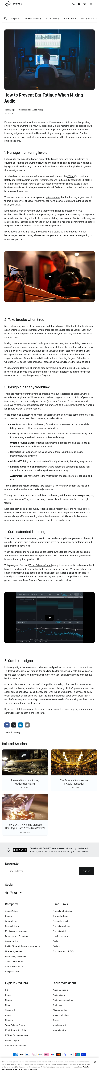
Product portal (59, 931)
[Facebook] (6, 892)
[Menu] (91, 4)
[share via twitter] (13, 725)
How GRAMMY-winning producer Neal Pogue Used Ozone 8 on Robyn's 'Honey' (25, 828)
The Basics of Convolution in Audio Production (74, 782)
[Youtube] (15, 892)
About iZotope (11, 911)
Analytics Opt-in (12, 971)
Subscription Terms (14, 961)
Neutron (8, 1000)
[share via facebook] (7, 725)
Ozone (8, 995)
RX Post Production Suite (16, 1035)
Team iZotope (10, 110)
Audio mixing (52, 18)
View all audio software (15, 1045)
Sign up (86, 871)
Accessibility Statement (15, 956)
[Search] (73, 4)
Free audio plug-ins (61, 921)
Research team (12, 926)
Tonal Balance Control (15, 1025)
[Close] (95, 1062)
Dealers (56, 946)
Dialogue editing (60, 1010)
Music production (61, 1015)
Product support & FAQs (63, 951)
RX (6, 990)
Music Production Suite (15, 1030)
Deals (55, 941)
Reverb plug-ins (12, 1040)
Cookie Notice (11, 941)
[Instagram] (11, 892)
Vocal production (60, 1025)
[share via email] (27, 725)
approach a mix (47, 393)
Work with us (11, 921)
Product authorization (62, 911)
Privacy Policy (18, 1069)
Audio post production (63, 1000)
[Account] (79, 4)
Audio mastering (33, 18)
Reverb (56, 1020)
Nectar (8, 1005)
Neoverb (9, 1020)
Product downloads (61, 926)
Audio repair (70, 18)
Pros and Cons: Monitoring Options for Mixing (25, 782)
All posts (15, 18)
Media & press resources (16, 931)
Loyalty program (60, 936)
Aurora (8, 1015)
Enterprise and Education (16, 936)
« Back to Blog (13, 732)
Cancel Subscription (14, 966)
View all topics (59, 1030)
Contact (8, 916)
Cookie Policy (32, 1069)
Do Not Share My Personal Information (22, 946)
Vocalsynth (10, 1010)
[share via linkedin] (20, 725)
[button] (5, 18)
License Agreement (13, 951)
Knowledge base (60, 916)
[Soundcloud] (20, 892)
